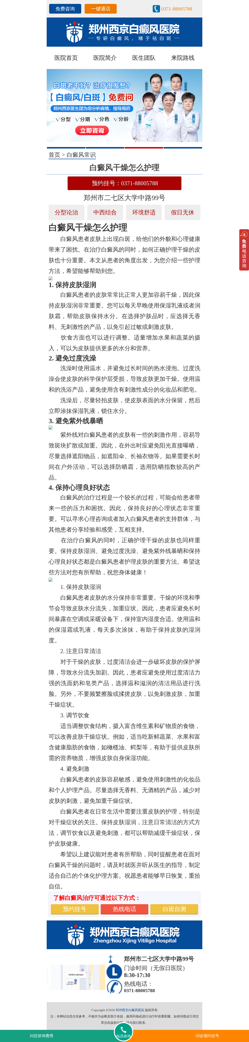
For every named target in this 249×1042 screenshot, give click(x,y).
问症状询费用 (41, 1036)
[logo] (124, 31)
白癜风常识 (81, 155)
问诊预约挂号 (207, 1036)
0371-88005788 (176, 8)
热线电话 (124, 909)
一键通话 (100, 8)
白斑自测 (174, 909)
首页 (54, 155)
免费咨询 (65, 8)
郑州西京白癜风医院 (130, 1010)
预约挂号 (74, 909)
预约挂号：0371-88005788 (125, 183)
